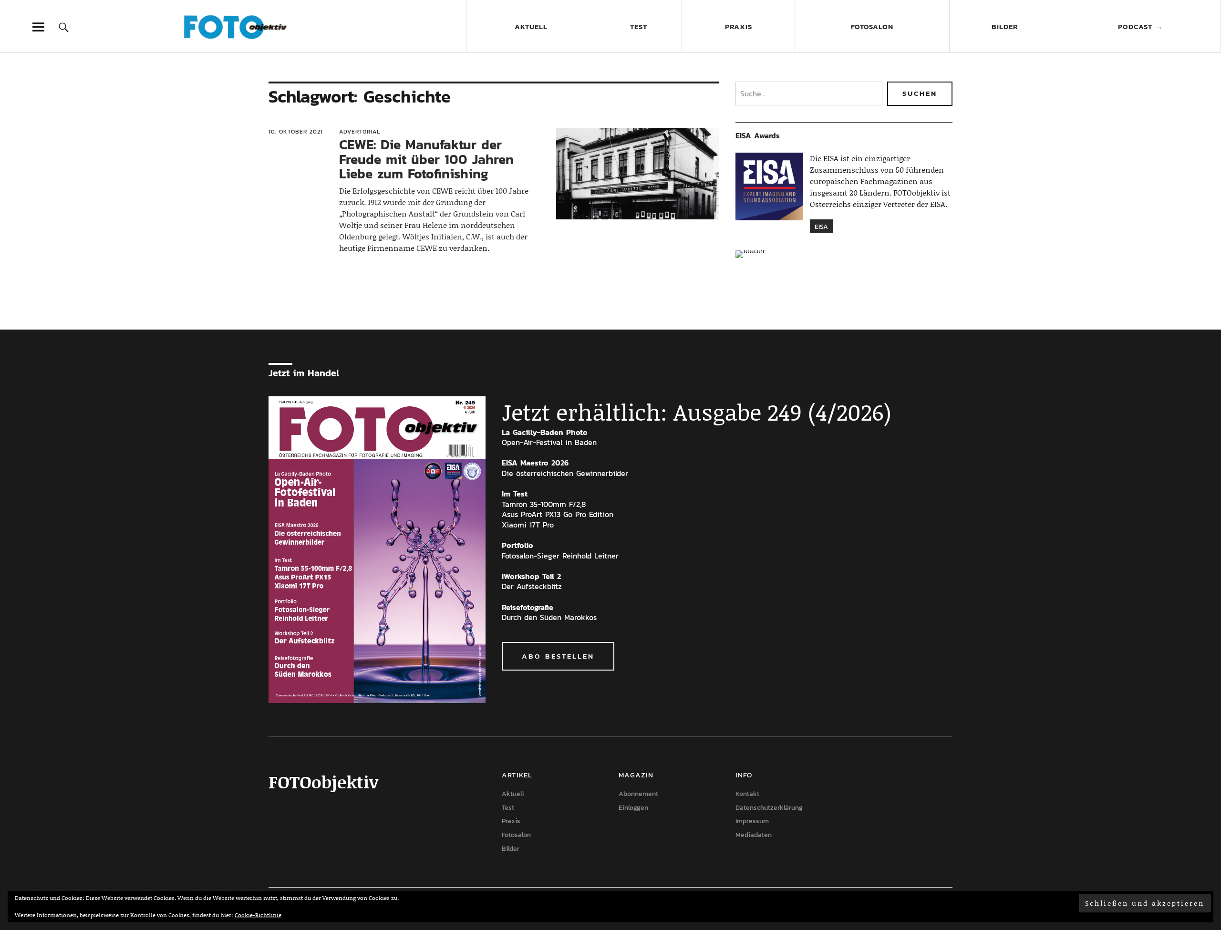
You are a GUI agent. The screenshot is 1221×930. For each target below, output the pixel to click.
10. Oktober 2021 (296, 131)
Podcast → (1140, 26)
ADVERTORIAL (359, 131)
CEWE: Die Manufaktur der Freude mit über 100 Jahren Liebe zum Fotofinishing (426, 159)
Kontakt (747, 794)
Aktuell (531, 26)
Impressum (752, 821)
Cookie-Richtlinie (258, 915)
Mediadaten (753, 835)
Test (638, 26)
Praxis (738, 26)
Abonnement (638, 794)
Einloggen (633, 808)
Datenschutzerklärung (769, 808)
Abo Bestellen (558, 656)
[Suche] (63, 27)
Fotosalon (872, 26)
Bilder (1005, 26)
